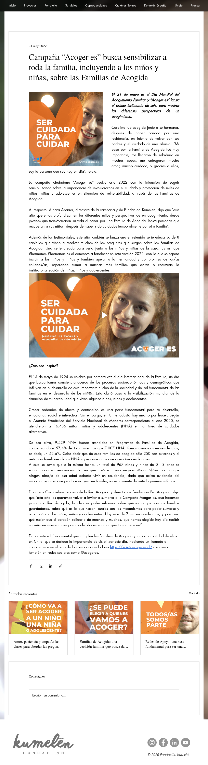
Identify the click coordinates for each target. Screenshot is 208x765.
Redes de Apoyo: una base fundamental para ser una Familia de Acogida (164, 644)
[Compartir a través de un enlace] (61, 566)
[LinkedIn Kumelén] (174, 742)
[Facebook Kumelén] (163, 742)
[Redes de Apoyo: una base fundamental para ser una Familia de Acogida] (170, 617)
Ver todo (194, 593)
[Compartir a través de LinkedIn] (51, 566)
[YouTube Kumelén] (185, 742)
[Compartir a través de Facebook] (31, 566)
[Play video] (104, 315)
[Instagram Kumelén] (152, 742)
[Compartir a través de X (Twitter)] (41, 566)
